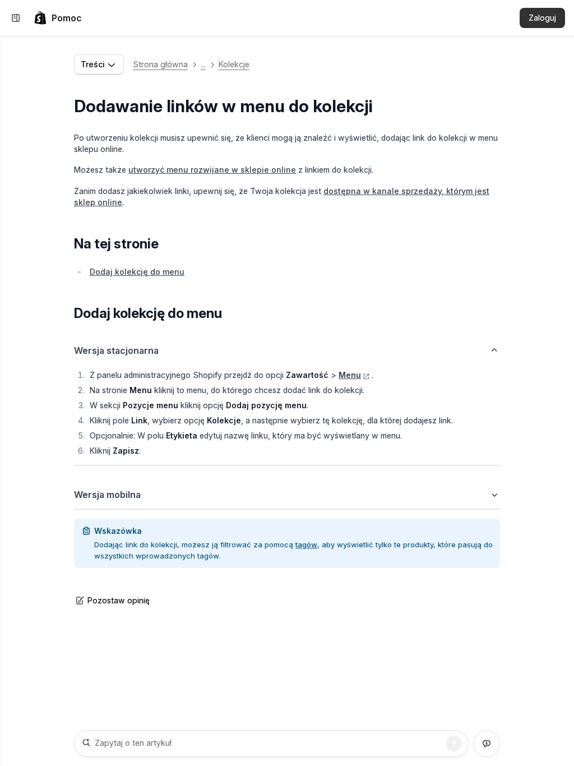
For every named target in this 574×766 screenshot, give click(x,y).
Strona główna (160, 64)
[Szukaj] (454, 743)
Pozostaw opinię (118, 600)
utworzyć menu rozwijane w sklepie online (212, 169)
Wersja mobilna (107, 494)
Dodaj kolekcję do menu (137, 271)
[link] (58, 18)
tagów (306, 544)
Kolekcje (234, 64)
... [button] (203, 64)
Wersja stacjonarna (116, 350)
